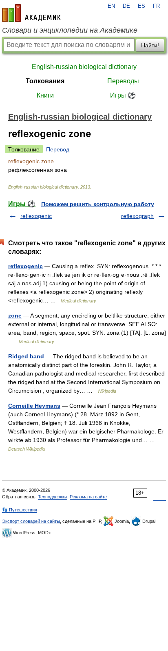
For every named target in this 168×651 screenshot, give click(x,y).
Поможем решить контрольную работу (97, 204)
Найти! (150, 45)
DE (126, 6)
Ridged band (26, 356)
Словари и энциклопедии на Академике (69, 30)
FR (156, 6)
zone (15, 315)
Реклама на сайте (88, 496)
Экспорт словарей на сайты (31, 521)
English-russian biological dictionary (84, 66)
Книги (45, 95)
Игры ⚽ (123, 95)
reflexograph (137, 216)
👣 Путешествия (19, 509)
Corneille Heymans (34, 405)
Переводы (123, 81)
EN (111, 6)
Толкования (45, 81)
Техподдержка (52, 496)
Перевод (57, 149)
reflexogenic (36, 216)
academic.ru (31, 13)
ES (141, 6)
